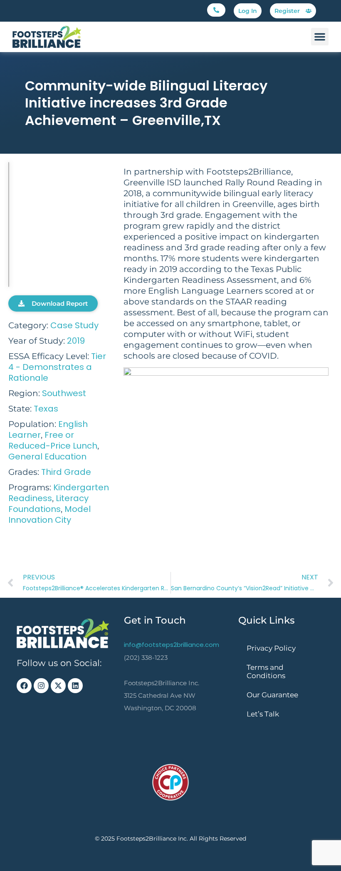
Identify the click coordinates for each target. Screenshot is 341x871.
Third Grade (66, 472)
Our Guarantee (272, 695)
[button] (216, 10)
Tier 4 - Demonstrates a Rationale (57, 367)
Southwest (64, 393)
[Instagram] (41, 685)
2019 (76, 341)
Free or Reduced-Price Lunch (52, 440)
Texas (46, 408)
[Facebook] (24, 685)
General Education (47, 456)
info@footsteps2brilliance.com (171, 644)
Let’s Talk (263, 714)
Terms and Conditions (266, 671)
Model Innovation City (49, 514)
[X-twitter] (58, 685)
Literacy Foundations (48, 503)
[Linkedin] (75, 685)
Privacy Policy (271, 648)
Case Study (74, 325)
